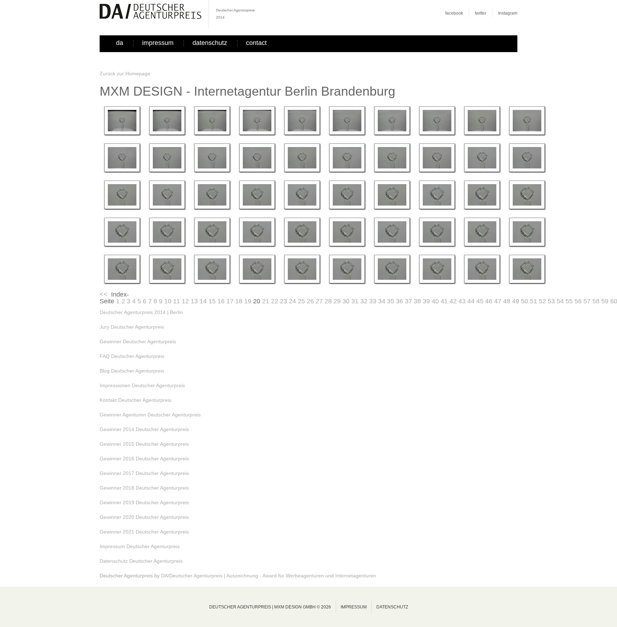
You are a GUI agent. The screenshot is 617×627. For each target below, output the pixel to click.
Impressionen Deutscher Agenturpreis (142, 385)
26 (310, 301)
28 (328, 301)
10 (167, 301)
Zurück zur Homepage (125, 73)
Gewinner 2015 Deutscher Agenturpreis (144, 444)
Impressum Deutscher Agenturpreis (140, 546)
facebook (454, 13)
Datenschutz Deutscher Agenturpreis (141, 561)
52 (542, 301)
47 (497, 301)
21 (265, 301)
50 (524, 301)
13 (194, 301)
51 (533, 301)
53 (551, 301)
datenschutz (209, 42)
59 (604, 301)
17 (230, 301)
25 (301, 301)
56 (578, 301)
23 (283, 301)
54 (560, 301)
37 (408, 301)
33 (372, 301)
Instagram (507, 13)
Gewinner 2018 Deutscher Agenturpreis (144, 488)
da (119, 42)
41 (444, 301)
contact (256, 42)
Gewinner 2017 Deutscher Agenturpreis (144, 473)
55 (569, 301)
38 (417, 301)
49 (515, 301)
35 (390, 301)
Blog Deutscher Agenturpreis (132, 371)
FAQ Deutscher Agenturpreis (132, 356)
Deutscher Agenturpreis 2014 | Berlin (141, 312)
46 (488, 301)
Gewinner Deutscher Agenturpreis (138, 341)
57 (587, 301)
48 (506, 301)
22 (274, 301)
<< (103, 294)
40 (435, 301)
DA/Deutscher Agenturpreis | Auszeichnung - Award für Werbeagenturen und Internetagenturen (268, 575)
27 (319, 301)
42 (453, 301)
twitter (480, 13)
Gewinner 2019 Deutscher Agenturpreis (144, 502)
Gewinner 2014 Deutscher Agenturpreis (144, 429)
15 (212, 301)
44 (471, 301)
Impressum (354, 607)
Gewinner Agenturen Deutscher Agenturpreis (150, 415)
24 (292, 301)
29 (337, 301)
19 (247, 301)
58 (596, 301)
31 (354, 301)
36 (399, 301)
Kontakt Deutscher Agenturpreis (135, 400)
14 (203, 301)
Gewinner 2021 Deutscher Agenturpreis (144, 532)
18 (238, 301)
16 (221, 301)
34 (381, 301)
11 (176, 301)
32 (363, 301)
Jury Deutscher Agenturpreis (132, 327)
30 (346, 301)
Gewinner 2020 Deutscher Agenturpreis (144, 517)
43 (462, 301)
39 (426, 301)
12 (185, 301)
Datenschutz (392, 607)
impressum (158, 42)
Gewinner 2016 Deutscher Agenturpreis (144, 458)
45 (479, 301)
